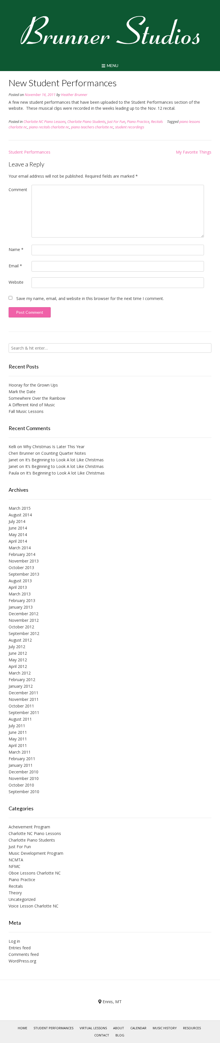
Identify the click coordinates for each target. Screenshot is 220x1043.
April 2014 (18, 541)
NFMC (14, 866)
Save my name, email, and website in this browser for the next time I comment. (90, 298)
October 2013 (21, 567)
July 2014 (17, 521)
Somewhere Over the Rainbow (37, 398)
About (118, 1028)
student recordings (129, 127)
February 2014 (22, 554)
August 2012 (20, 640)
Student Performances (29, 152)
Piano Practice (138, 121)
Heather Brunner (74, 94)
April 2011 (18, 745)
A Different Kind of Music (32, 404)
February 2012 (22, 679)
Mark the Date (22, 391)
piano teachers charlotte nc (92, 127)
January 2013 (21, 607)
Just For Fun (116, 121)
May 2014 (18, 534)
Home (22, 1028)
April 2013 (18, 587)
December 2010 (23, 772)
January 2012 (21, 686)
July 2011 (17, 725)
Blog (119, 1035)
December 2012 (23, 613)
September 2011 (24, 712)
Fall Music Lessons (26, 411)
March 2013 (20, 594)
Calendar (138, 1028)
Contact (101, 1035)
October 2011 (21, 706)
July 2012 (17, 646)
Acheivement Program (29, 827)
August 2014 (20, 514)
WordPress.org (22, 961)
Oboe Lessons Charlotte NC (35, 873)
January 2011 (21, 765)
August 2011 (20, 719)
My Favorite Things (193, 152)
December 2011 (23, 692)
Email (15, 265)
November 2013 (24, 561)
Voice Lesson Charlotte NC (33, 906)
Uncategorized (22, 899)
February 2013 (22, 600)
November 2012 (24, 620)
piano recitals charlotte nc (49, 127)
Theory (15, 892)
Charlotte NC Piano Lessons (44, 121)
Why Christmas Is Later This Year (54, 446)
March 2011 (20, 752)
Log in (14, 941)
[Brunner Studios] (110, 30)
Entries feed (20, 947)
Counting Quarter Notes (63, 453)
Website (16, 282)
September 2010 (24, 791)
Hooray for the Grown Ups (33, 385)
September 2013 (24, 574)
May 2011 (18, 739)
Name (16, 249)
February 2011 (22, 758)
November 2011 (24, 699)
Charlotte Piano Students (86, 121)
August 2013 (20, 580)
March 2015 (20, 508)
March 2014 (20, 547)
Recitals (157, 121)
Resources (192, 1028)
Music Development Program (36, 853)
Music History (165, 1028)
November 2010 (24, 778)
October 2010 (21, 785)
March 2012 (20, 673)
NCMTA (16, 859)
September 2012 (24, 633)
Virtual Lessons (93, 1028)
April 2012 (18, 666)
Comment (18, 189)
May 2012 (18, 659)
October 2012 (21, 627)
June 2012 (18, 653)
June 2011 (18, 732)
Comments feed (24, 954)
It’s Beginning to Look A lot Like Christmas (64, 459)
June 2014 (18, 528)
